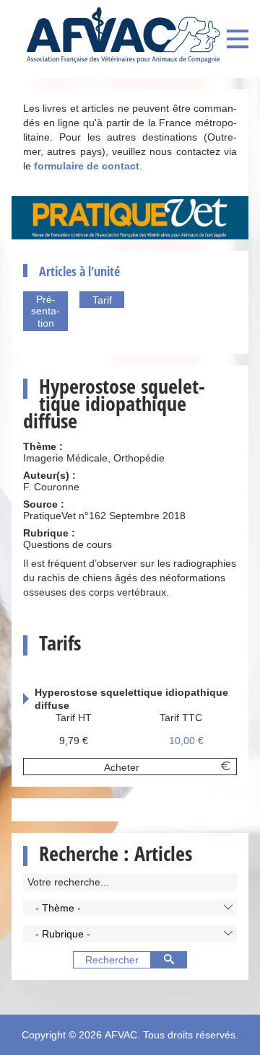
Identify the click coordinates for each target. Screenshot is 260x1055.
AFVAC (121, 1035)
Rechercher (112, 960)
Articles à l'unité (79, 271)
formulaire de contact (86, 166)
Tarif (102, 300)
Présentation (45, 311)
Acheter (121, 767)
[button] (130, 908)
